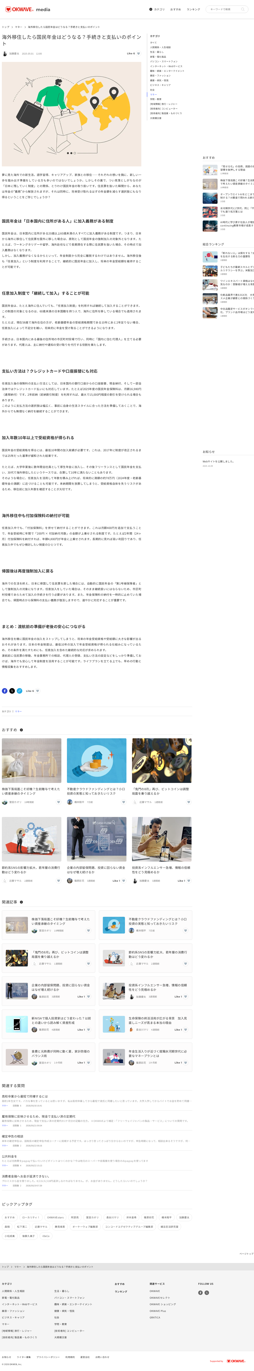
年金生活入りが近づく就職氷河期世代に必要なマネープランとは (158, 1053)
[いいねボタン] (138, 53)
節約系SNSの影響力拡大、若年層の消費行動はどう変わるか (31, 869)
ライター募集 (24, 1357)
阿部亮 (75, 1217)
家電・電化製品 (158, 56)
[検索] (243, 9)
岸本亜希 (131, 1217)
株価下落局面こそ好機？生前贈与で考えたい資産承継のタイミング (31, 791)
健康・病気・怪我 (159, 80)
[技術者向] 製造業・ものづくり (166, 113)
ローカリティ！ (31, 1217)
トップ (5, 27)
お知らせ (6, 1357)
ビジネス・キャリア (160, 84)
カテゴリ (159, 9)
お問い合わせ (102, 1357)
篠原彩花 (149, 1217)
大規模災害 (156, 118)
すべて (153, 42)
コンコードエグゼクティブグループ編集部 (129, 1226)
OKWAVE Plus (158, 1311)
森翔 (7, 1226)
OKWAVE (155, 1291)
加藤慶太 (184, 1217)
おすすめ (175, 9)
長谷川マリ (112, 1217)
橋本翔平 (167, 1217)
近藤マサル (41, 1226)
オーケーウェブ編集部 (85, 1226)
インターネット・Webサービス (166, 66)
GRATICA (155, 1317)
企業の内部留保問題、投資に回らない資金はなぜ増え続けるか (96, 869)
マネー (18, 27)
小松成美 (10, 1236)
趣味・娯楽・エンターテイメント (167, 70)
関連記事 (9, 902)
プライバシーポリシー (48, 1357)
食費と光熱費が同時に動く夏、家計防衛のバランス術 (61, 1053)
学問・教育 (156, 99)
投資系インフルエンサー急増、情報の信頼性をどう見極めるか (161, 869)
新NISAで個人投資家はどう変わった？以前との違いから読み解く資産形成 (61, 1020)
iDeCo (46, 1236)
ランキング (193, 9)
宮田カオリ (92, 1217)
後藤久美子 (28, 1236)
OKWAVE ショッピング (163, 1304)
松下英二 (22, 1226)
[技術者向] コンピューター (164, 108)
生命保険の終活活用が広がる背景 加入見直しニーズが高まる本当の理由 (158, 1020)
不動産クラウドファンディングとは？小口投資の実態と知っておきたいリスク (96, 791)
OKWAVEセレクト (160, 1297)
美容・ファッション (160, 75)
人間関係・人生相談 (160, 47)
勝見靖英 (60, 1226)
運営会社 (85, 1357)
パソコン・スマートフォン (164, 61)
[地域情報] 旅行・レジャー (163, 103)
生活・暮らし (157, 51)
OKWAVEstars (55, 1217)
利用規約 (70, 1357)
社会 (152, 89)
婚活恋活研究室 (170, 1226)
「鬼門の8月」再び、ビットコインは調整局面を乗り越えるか (160, 791)
